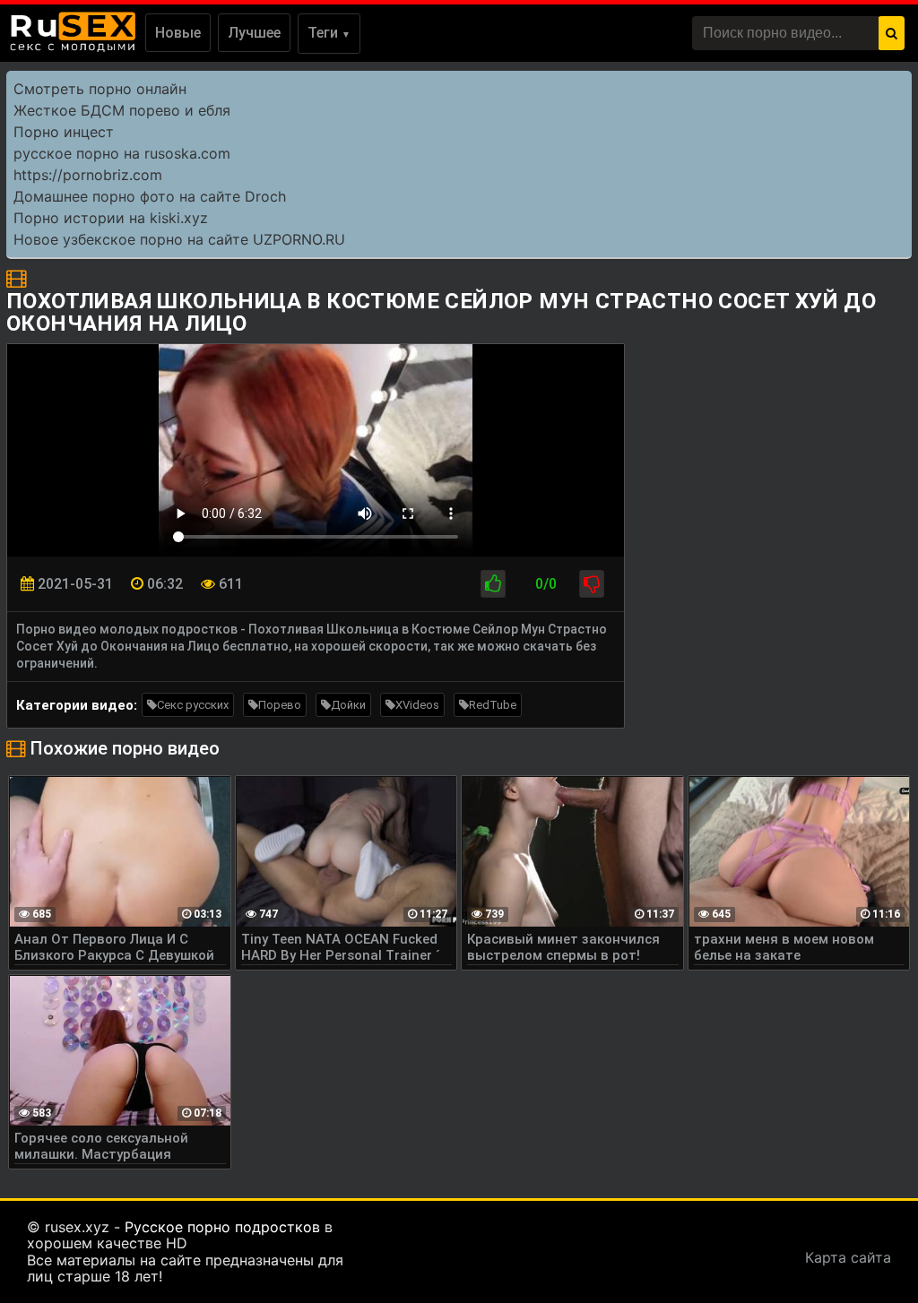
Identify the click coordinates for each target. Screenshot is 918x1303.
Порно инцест (63, 132)
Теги (329, 32)
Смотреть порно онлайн (99, 89)
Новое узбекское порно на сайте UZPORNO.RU (179, 239)
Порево (279, 705)
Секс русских (193, 705)
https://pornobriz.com (87, 175)
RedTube (492, 705)
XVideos (417, 705)
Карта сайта (848, 1257)
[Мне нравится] (493, 584)
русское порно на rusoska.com (121, 153)
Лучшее (254, 32)
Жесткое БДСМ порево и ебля (121, 110)
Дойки (348, 705)
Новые (178, 32)
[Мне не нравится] (591, 584)
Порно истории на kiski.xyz (110, 218)
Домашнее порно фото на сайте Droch (149, 196)
